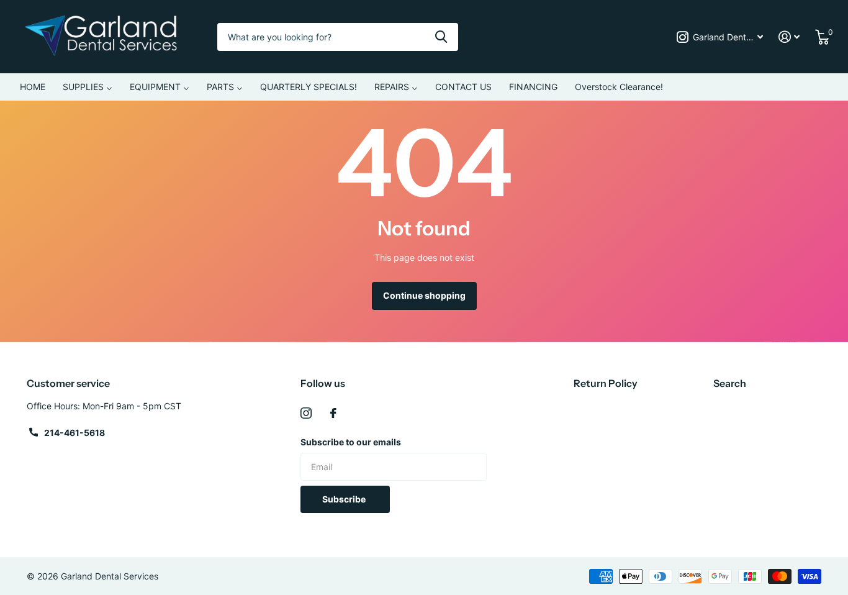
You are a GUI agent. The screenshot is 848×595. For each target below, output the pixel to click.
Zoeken (441, 37)
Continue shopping (424, 295)
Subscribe (345, 499)
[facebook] (333, 413)
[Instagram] (306, 413)
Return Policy (606, 383)
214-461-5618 (74, 432)
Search (729, 383)
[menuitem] (33, 87)
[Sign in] (789, 37)
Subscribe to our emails (350, 442)
